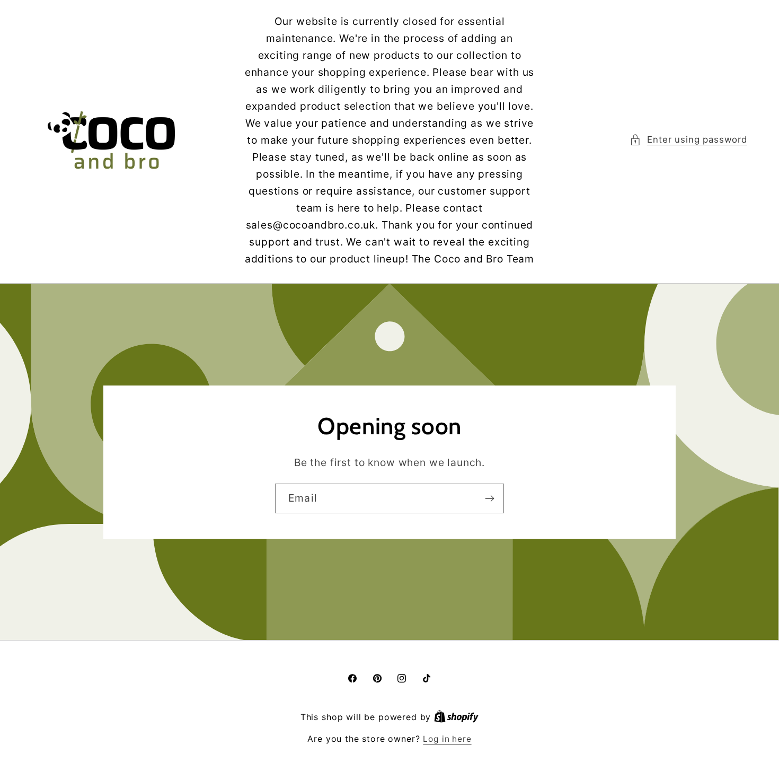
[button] (688, 140)
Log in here (447, 739)
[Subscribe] (489, 498)
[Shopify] (456, 717)
